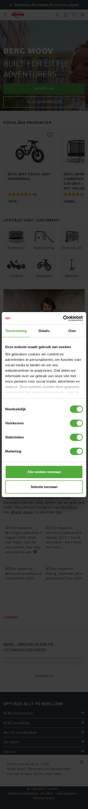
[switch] (76, 423)
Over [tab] (72, 331)
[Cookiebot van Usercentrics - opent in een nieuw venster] (63, 318)
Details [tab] (44, 331)
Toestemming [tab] (16, 331)
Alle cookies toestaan (44, 472)
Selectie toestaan (44, 487)
